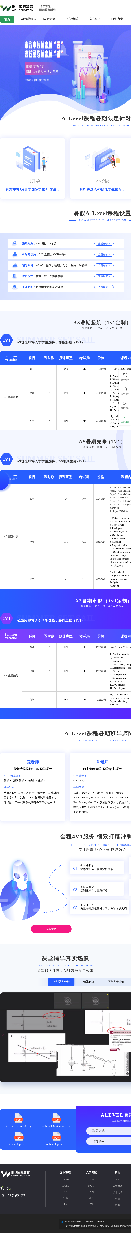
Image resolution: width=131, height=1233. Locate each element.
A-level (65, 1179)
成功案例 (94, 19)
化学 (32, 421)
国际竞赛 (49, 19)
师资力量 (117, 19)
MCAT (91, 1186)
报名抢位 (51, 929)
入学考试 (72, 19)
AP (65, 1192)
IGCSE (65, 1186)
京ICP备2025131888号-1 (73, 1221)
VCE (65, 1198)
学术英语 (117, 1192)
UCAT (91, 1179)
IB (65, 1204)
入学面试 (117, 1186)
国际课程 (27, 19)
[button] (3, 1036)
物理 (32, 393)
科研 (117, 1199)
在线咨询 (101, 369)
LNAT (91, 1192)
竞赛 (117, 1205)
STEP (91, 1198)
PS (117, 1179)
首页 (7, 19)
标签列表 (89, 1221)
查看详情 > (104, 243)
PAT (91, 1204)
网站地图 (100, 1221)
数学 (32, 369)
